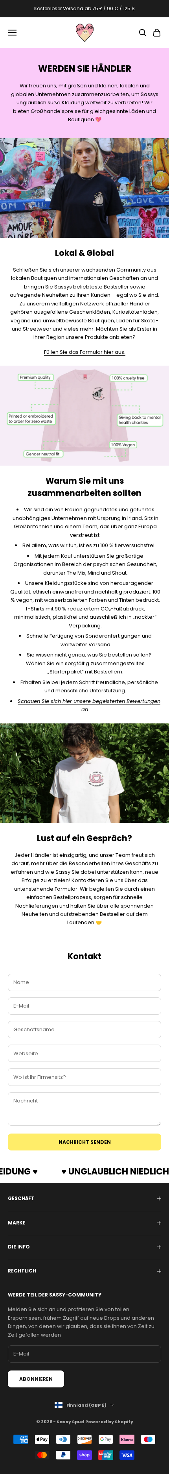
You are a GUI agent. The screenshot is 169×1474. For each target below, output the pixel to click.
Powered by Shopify (109, 1422)
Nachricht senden (85, 1142)
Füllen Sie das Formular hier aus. (84, 352)
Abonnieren (36, 1379)
